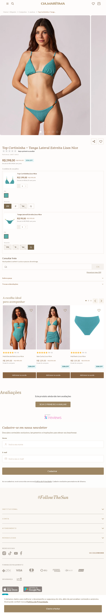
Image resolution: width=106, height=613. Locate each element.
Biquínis (13, 12)
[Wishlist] (93, 3)
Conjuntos (23, 12)
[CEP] (47, 263)
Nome (4, 438)
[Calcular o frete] (98, 267)
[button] (6, 195)
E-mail (4, 452)
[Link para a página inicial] (5, 12)
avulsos (32, 12)
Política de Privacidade (43, 481)
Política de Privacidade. (37, 602)
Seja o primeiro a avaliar (53, 404)
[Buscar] (12, 3)
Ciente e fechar (53, 608)
